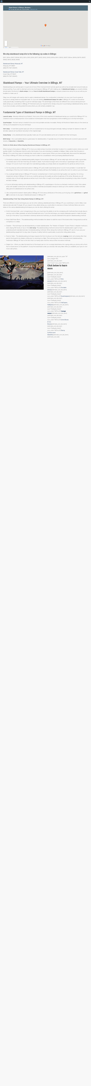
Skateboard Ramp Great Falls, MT (13, 72)
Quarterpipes (65, 296)
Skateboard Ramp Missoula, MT (13, 63)
